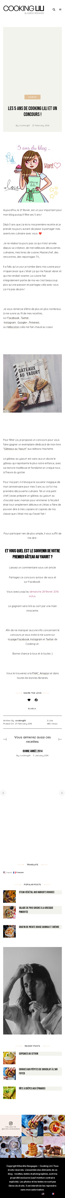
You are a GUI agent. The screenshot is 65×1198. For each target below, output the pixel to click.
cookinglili (24, 125)
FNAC (35, 673)
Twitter (25, 317)
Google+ (23, 322)
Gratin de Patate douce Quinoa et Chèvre (39, 927)
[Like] (29, 700)
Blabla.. (32, 708)
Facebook (13, 317)
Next (62, 793)
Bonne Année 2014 (32, 751)
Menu (60, 9)
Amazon (44, 673)
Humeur (32, 97)
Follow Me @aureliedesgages (11, 1128)
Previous (3, 793)
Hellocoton (13, 327)
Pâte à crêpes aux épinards (32, 1088)
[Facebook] (36, 700)
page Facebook (20, 639)
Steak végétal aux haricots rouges (36, 892)
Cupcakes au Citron (28, 1053)
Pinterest (34, 322)
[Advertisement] (32, 61)
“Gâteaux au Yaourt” (15, 448)
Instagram (10, 322)
